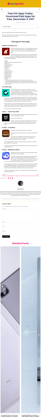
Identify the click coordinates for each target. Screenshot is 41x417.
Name (3, 221)
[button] (2, 9)
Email (3, 226)
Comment (4, 208)
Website (3, 230)
